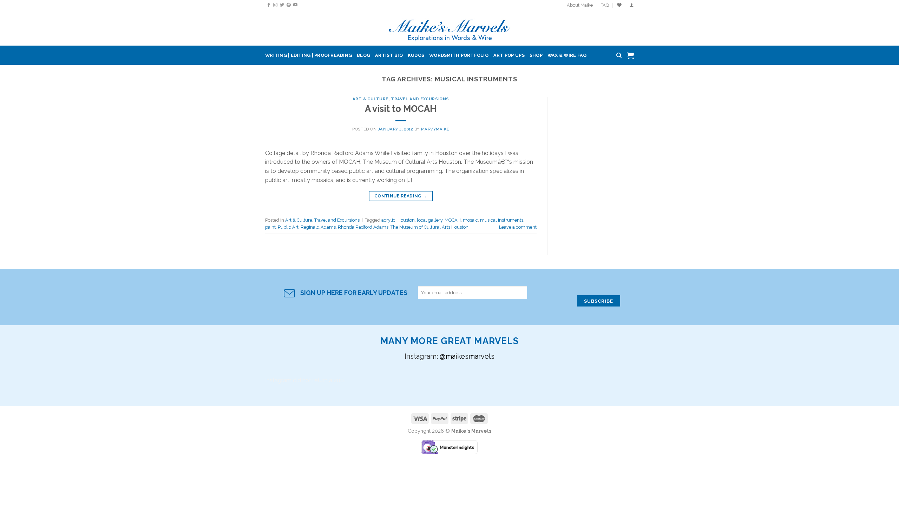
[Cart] (630, 55)
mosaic (470, 220)
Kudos (416, 55)
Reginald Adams (318, 227)
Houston (406, 220)
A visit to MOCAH (401, 108)
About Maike (580, 5)
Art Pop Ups (509, 55)
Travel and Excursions (420, 98)
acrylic (388, 220)
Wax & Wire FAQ (567, 55)
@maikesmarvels (467, 356)
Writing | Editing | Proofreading (308, 55)
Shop (536, 55)
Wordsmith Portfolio (458, 55)
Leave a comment (518, 227)
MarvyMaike (435, 129)
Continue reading (400, 196)
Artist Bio (389, 55)
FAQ (605, 5)
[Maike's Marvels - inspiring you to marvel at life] (449, 28)
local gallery (429, 220)
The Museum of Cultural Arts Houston (429, 227)
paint (270, 227)
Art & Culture (370, 98)
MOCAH (453, 220)
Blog (363, 55)
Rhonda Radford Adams (363, 227)
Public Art (288, 227)
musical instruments (501, 220)
